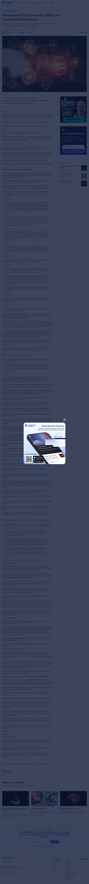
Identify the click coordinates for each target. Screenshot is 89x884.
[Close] (64, 419)
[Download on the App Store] (38, 457)
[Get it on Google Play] (38, 461)
